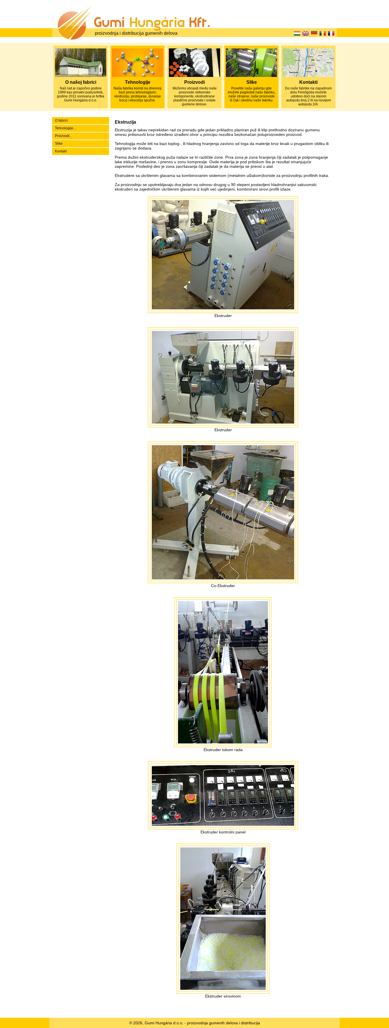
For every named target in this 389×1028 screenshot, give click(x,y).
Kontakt (61, 151)
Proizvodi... (63, 136)
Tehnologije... (65, 128)
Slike (59, 144)
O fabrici (61, 120)
